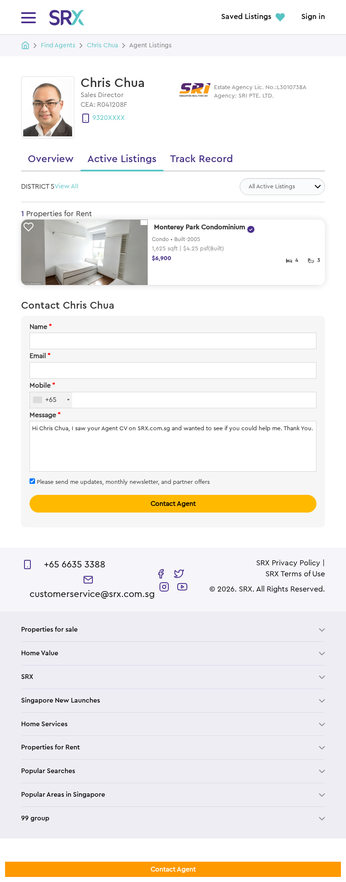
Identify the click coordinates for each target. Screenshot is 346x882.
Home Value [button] (39, 653)
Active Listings (122, 159)
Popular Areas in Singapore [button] (63, 794)
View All (66, 186)
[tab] (173, 629)
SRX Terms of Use (295, 574)
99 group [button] (35, 818)
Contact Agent (173, 503)
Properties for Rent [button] (50, 747)
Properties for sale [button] (49, 629)
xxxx (116, 117)
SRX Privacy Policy (288, 563)
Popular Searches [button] (48, 771)
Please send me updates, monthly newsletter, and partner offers (122, 482)
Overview (51, 159)
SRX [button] (27, 676)
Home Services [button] (44, 724)
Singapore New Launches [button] (60, 700)
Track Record (201, 159)
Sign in (313, 17)
